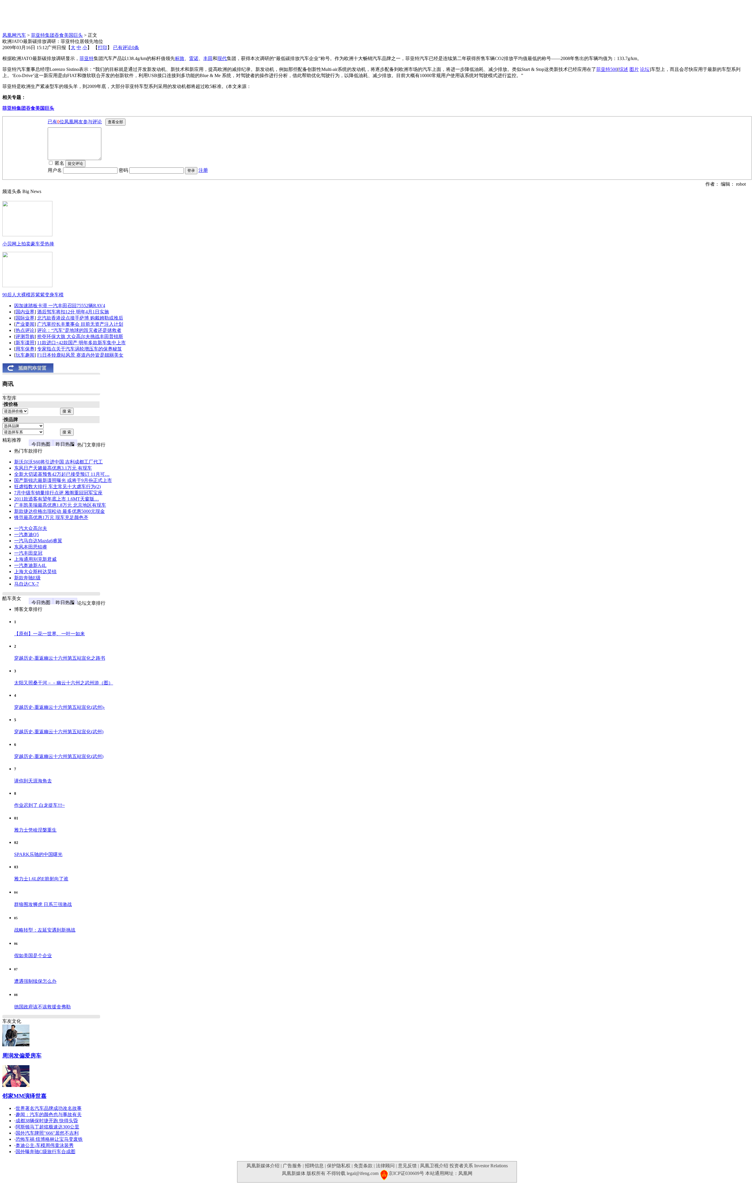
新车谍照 (25, 342)
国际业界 (25, 317)
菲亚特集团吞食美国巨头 (57, 35)
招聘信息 (314, 1165)
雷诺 (194, 58)
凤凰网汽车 (14, 35)
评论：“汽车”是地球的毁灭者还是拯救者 (79, 330)
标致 (179, 58)
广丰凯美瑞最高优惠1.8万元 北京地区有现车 (60, 505)
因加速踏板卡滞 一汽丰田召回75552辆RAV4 (59, 305)
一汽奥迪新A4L (30, 565)
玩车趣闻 (25, 355)
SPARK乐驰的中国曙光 (38, 854)
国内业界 (25, 311)
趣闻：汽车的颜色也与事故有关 (49, 1114)
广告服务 (292, 1165)
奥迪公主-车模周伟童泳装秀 (45, 1145)
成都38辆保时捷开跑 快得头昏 (47, 1120)
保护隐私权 (338, 1165)
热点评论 (25, 330)
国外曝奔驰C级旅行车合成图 (45, 1151)
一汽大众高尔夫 (30, 528)
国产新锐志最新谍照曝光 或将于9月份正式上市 (63, 480)
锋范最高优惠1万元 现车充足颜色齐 (51, 517)
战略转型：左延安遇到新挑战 (44, 929)
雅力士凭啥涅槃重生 (35, 829)
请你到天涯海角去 (33, 780)
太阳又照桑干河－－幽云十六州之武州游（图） (63, 682)
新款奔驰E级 (27, 577)
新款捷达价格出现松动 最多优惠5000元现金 (59, 511)
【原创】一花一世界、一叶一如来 (49, 633)
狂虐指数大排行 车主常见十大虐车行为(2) (57, 486)
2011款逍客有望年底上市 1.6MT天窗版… (56, 498)
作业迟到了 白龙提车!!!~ (39, 805)
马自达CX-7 (26, 583)
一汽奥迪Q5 (26, 534)
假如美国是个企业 (33, 955)
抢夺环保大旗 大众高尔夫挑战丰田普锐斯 (80, 336)
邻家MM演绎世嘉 (24, 1096)
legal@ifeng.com (362, 1173)
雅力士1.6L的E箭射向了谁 (41, 878)
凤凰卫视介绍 (434, 1165)
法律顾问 (385, 1165)
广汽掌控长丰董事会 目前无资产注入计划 (80, 324)
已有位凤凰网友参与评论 (75, 121)
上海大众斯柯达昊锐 (35, 571)
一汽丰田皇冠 (28, 553)
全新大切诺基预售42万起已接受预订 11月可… (62, 474)
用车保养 (25, 348)
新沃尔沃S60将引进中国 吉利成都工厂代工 (58, 461)
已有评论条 (126, 47)
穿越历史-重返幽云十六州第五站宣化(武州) (58, 731)
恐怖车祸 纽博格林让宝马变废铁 (49, 1139)
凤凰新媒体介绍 (263, 1165)
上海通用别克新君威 (35, 559)
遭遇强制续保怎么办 (35, 981)
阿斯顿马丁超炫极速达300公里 (47, 1126)
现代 (222, 58)
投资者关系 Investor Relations (478, 1165)
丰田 (208, 58)
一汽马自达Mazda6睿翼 (38, 540)
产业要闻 (25, 324)
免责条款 (363, 1165)
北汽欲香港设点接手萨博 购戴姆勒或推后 (80, 317)
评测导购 (25, 336)
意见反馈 (407, 1165)
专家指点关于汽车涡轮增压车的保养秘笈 (79, 348)
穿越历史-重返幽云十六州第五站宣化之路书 (59, 658)
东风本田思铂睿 (30, 546)
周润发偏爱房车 (22, 1056)
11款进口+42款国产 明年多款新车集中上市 (81, 342)
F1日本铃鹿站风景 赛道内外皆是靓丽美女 (80, 355)
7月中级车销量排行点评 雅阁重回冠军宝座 (58, 492)
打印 (102, 47)
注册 (203, 170)
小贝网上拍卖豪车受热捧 (28, 243)
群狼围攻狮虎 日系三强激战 (43, 904)
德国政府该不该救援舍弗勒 (42, 1006)
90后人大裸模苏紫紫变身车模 (33, 294)
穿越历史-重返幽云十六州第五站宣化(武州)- (59, 707)
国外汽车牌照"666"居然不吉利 (47, 1133)
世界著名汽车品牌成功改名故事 (49, 1108)
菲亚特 (87, 58)
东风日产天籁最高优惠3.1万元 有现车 (53, 468)
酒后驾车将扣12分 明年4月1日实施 (73, 311)
